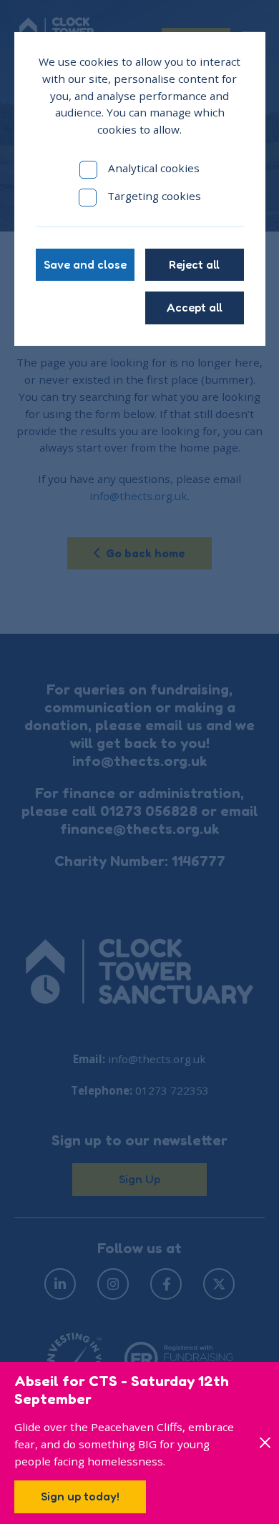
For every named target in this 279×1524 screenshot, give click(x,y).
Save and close (85, 264)
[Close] (266, 1443)
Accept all (194, 307)
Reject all (194, 264)
